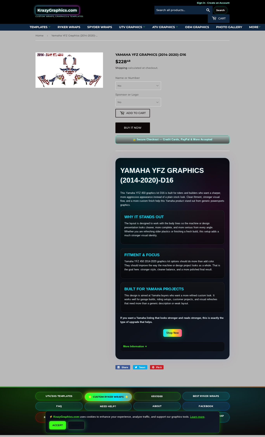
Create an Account (218, 2)
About (156, 406)
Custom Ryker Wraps (108, 396)
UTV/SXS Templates (59, 396)
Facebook (206, 406)
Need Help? (108, 406)
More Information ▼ (135, 346)
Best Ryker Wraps (206, 396)
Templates (39, 27)
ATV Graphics (164, 27)
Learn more (197, 416)
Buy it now (132, 127)
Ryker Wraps (69, 27)
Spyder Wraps (99, 27)
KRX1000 (157, 396)
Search (220, 10)
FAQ (59, 406)
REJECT (76, 425)
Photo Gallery (229, 27)
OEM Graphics (197, 27)
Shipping (121, 67)
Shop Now (172, 332)
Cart (221, 18)
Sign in (201, 2)
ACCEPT (57, 425)
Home (39, 35)
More (253, 27)
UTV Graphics (131, 27)
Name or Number (127, 78)
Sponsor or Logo (127, 94)
